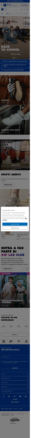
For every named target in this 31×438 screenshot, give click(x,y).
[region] (15, 219)
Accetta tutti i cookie (15, 224)
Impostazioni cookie (15, 228)
